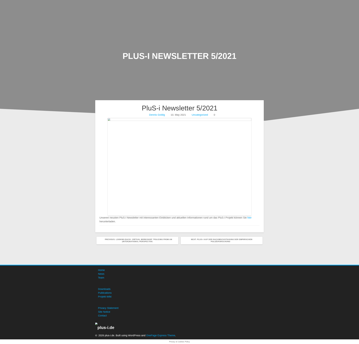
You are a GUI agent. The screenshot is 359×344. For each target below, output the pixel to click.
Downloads (104, 289)
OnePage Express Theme (160, 335)
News (101, 273)
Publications (105, 292)
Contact (102, 315)
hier (249, 217)
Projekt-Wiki (104, 296)
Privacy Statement (108, 308)
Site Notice (104, 311)
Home (101, 270)
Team (101, 277)
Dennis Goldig (157, 114)
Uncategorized (200, 114)
